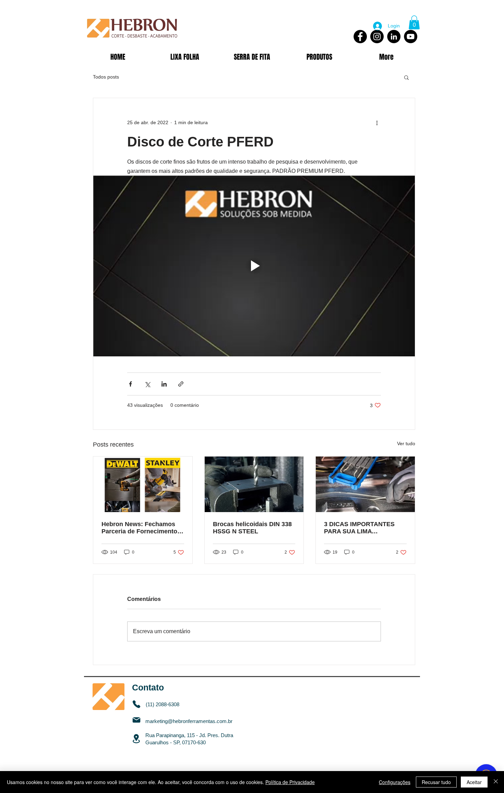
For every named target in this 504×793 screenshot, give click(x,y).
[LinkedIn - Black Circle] (393, 36)
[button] (414, 22)
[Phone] (136, 704)
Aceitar (474, 782)
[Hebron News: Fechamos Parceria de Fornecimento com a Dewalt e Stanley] (142, 484)
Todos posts (106, 77)
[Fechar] (496, 782)
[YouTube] (410, 36)
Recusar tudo (436, 782)
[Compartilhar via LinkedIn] (164, 384)
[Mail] (136, 720)
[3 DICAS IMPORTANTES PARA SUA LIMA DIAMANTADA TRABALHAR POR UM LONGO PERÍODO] (365, 484)
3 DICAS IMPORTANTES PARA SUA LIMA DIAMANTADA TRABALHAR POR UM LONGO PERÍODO (365, 528)
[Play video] (254, 266)
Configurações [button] (394, 782)
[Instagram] (377, 36)
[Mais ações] (377, 123)
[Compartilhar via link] (181, 384)
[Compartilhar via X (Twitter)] (147, 384)
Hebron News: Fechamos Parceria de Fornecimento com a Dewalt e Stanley (139, 528)
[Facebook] (360, 36)
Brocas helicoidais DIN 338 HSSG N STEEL (252, 528)
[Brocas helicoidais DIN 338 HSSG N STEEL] (254, 484)
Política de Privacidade (290, 782)
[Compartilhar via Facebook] (130, 384)
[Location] (136, 738)
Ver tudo (406, 443)
